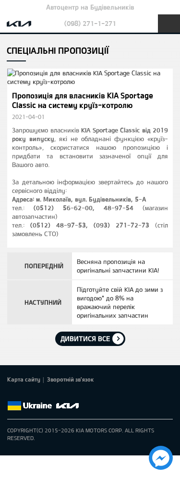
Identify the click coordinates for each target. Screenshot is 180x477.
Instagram (66, 394)
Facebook (13, 394)
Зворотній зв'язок (70, 379)
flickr (80, 394)
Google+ (40, 394)
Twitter (26, 394)
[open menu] (169, 23)
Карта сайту (23, 379)
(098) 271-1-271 (90, 23)
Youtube (53, 394)
